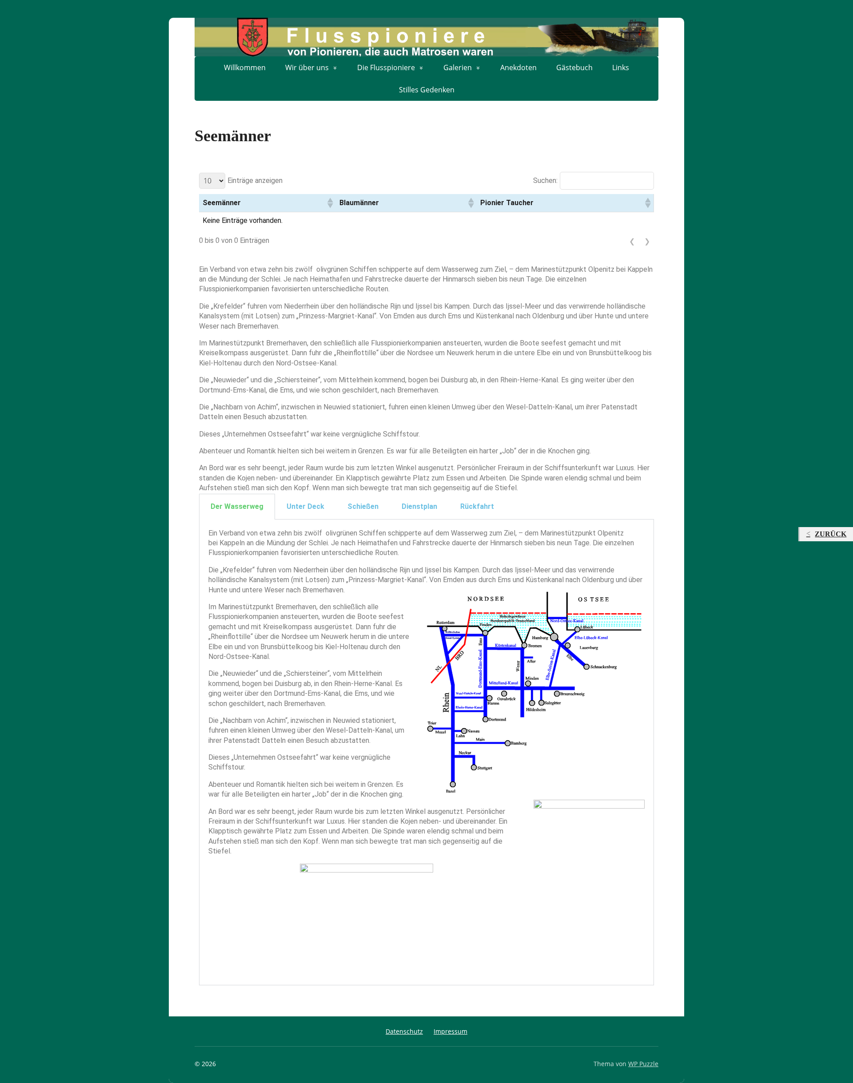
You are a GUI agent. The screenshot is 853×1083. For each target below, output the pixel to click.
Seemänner (222, 202)
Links (620, 67)
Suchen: (545, 180)
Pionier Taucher (507, 202)
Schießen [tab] (363, 506)
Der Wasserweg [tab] (237, 506)
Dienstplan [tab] (419, 506)
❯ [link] (647, 241)
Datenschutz (404, 1031)
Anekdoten (518, 67)
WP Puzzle (643, 1063)
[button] (329, 203)
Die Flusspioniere (386, 67)
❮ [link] (632, 241)
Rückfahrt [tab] (477, 506)
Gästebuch (574, 67)
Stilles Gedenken (426, 90)
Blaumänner (359, 202)
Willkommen (245, 67)
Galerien (457, 67)
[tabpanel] (426, 752)
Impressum (450, 1031)
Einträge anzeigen (255, 180)
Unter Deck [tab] (305, 506)
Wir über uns (307, 67)
